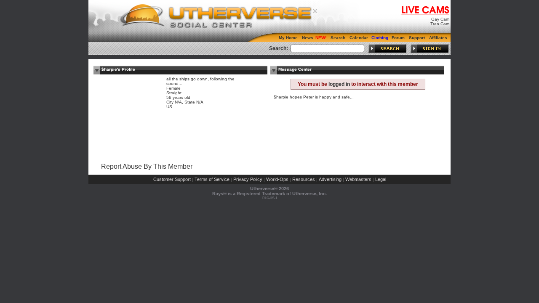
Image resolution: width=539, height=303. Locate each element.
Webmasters (358, 179)
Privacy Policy (247, 179)
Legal (380, 179)
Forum (398, 37)
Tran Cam (439, 23)
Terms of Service (212, 179)
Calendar (359, 37)
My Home (288, 37)
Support (417, 37)
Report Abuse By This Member (146, 166)
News (307, 37)
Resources (303, 179)
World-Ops (277, 179)
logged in (339, 84)
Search (338, 37)
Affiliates (438, 37)
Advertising (330, 179)
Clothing (379, 37)
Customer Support (172, 179)
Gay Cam (440, 19)
